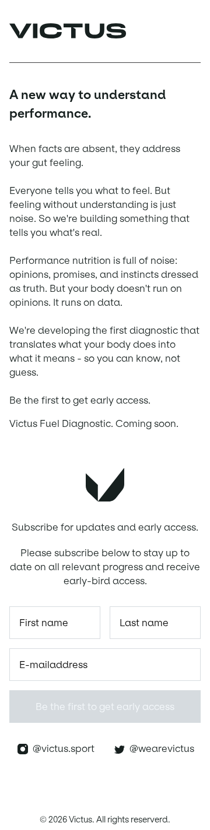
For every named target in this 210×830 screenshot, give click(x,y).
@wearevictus (159, 748)
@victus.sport (61, 748)
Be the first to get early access (105, 706)
